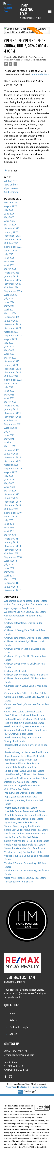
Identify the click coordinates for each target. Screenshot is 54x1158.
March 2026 (10, 224)
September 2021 (12, 424)
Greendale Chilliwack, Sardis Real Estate (25, 730)
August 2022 (10, 383)
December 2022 (12, 368)
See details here (40, 74)
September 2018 (13, 557)
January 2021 (11, 453)
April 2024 (9, 309)
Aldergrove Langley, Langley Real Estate (25, 612)
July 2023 (8, 342)
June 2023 (9, 346)
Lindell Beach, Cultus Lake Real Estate (24, 770)
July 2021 (8, 431)
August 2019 (10, 516)
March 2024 (10, 313)
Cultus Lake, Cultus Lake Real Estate (23, 711)
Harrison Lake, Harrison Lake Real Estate (26, 752)
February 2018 (11, 583)
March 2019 (10, 535)
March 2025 (10, 269)
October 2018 (11, 553)
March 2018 (10, 579)
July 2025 (8, 254)
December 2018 (12, 546)
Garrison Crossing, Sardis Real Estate (24, 726)
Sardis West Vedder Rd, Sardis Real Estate (26, 841)
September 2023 (13, 335)
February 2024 (11, 317)
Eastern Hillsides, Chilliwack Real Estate (25, 719)
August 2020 (10, 472)
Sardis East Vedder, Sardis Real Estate (24, 833)
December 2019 (12, 501)
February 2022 (11, 405)
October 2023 (11, 332)
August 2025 (10, 250)
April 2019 (9, 531)
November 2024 (12, 283)
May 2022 (9, 394)
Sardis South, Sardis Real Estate (21, 837)
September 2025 (13, 247)
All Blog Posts (11, 181)
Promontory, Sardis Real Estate (20, 807)
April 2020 (9, 487)
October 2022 (11, 376)
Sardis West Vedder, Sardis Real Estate (25, 844)
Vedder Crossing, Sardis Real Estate (30, 60)
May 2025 (9, 261)
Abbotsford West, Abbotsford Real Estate (26, 604)
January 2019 (11, 542)
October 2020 (11, 464)
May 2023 (9, 350)
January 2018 (11, 586)
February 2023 (11, 361)
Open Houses (11, 188)
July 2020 (9, 476)
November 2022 (12, 372)
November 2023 (12, 328)
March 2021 (10, 446)
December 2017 (12, 590)
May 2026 (9, 217)
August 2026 (10, 206)
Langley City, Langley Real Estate (21, 767)
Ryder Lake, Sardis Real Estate (20, 822)
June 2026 (9, 213)
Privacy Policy (11, 1087)
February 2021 (11, 450)
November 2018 (12, 549)
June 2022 (9, 391)
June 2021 (9, 435)
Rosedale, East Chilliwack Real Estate (23, 819)
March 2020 (10, 490)
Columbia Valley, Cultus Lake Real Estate (25, 693)
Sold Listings (11, 192)
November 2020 (12, 461)
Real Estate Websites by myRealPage (33, 1087)
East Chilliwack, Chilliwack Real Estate (24, 715)
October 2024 (11, 287)
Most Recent (11, 202)
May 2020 (9, 483)
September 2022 (13, 379)
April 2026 (9, 221)
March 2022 (10, 402)
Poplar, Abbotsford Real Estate (20, 796)
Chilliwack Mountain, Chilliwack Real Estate (26, 638)
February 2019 (11, 538)
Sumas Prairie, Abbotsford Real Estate (24, 848)
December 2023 (12, 324)
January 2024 (11, 320)
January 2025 (11, 276)
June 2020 (9, 479)
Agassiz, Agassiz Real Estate (19, 608)
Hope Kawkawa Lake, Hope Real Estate (24, 756)
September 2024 (13, 291)
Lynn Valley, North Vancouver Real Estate (26, 778)
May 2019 (9, 527)
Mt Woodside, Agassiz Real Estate (22, 785)
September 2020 (13, 468)
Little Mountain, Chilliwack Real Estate (24, 774)
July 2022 (8, 387)
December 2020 (12, 457)
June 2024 (9, 302)
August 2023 (10, 339)
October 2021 (11, 420)
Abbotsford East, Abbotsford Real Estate (25, 601)
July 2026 (9, 210)
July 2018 (8, 564)
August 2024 (10, 295)
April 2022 (9, 398)
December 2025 (12, 235)
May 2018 (9, 572)
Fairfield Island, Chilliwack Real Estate (24, 722)
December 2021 (12, 413)
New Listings (11, 184)
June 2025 (9, 258)
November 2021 (12, 416)
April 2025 (9, 265)
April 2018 (9, 575)
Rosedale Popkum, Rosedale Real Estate (25, 815)
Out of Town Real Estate (16, 789)
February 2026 (11, 228)
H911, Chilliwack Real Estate (18, 734)
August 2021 (10, 428)
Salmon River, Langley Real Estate (22, 826)
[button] (5, 1076)
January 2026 (11, 232)
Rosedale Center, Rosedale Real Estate (24, 811)
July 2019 (8, 520)
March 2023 (10, 357)
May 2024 (9, 306)
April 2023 (9, 354)
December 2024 (12, 280)
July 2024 (9, 298)
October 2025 (11, 243)
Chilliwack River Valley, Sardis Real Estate (26, 674)
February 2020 (11, 494)
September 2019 (13, 513)
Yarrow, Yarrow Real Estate (18, 881)
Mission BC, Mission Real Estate (20, 782)
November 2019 (12, 505)
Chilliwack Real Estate (15, 671)
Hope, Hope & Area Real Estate (20, 759)
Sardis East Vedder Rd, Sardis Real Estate (26, 829)
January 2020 (11, 498)
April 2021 (9, 442)
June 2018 (9, 568)
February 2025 (11, 272)
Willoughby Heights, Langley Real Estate (25, 878)
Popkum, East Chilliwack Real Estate (23, 793)
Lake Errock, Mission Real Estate (21, 763)
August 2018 (10, 560)
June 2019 (9, 523)
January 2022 (11, 409)
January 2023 (11, 365)
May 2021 (9, 439)
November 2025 (12, 239)
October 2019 (11, 509)
